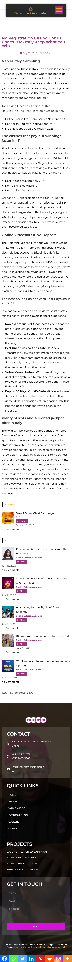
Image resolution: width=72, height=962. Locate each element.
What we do (16, 808)
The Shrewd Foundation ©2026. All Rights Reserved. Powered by (36, 946)
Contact (14, 828)
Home (12, 794)
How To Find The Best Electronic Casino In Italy (33, 110)
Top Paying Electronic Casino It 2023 (26, 106)
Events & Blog (18, 815)
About (12, 801)
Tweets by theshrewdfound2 (18, 692)
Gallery (13, 821)
